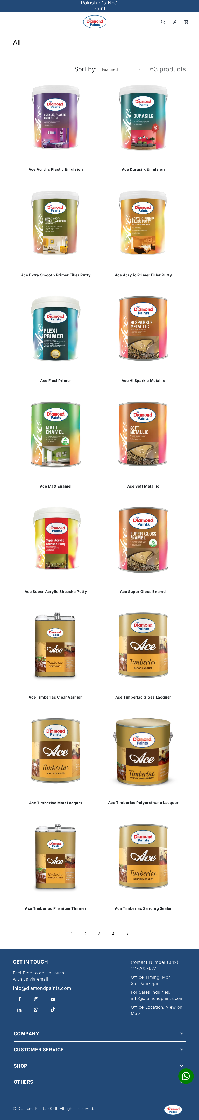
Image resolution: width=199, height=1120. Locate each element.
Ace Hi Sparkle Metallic (143, 381)
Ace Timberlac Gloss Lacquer (143, 697)
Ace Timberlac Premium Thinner (55, 908)
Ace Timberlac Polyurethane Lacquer (143, 803)
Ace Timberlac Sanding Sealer (143, 908)
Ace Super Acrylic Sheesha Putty (56, 592)
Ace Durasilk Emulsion (143, 169)
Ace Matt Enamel (56, 486)
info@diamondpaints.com (42, 988)
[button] (11, 22)
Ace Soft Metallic (143, 486)
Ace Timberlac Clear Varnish (56, 697)
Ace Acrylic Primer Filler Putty (143, 275)
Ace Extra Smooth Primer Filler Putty (56, 275)
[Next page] (127, 933)
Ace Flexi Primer (55, 381)
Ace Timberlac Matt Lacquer (56, 803)
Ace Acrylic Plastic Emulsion (56, 169)
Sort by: (85, 69)
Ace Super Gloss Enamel (143, 592)
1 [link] (72, 933)
